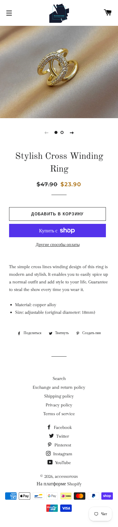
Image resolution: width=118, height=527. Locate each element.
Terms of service (59, 413)
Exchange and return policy (59, 387)
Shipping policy (59, 396)
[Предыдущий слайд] (46, 132)
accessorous (66, 476)
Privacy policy (59, 405)
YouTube (62, 462)
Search (59, 378)
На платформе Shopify (59, 484)
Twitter (62, 436)
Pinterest (62, 445)
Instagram (62, 454)
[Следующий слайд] (71, 132)
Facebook (62, 427)
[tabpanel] (59, 71)
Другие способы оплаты (58, 244)
